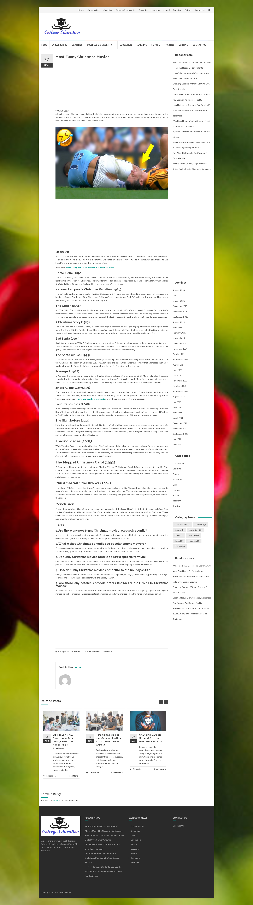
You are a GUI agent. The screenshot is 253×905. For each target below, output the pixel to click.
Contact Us (200, 10)
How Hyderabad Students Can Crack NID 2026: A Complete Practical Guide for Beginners (191, 110)
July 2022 (177, 439)
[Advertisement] (156, 25)
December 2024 (180, 343)
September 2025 (180, 317)
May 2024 (177, 375)
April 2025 (177, 327)
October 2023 (179, 386)
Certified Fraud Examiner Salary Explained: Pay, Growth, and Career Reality (102, 858)
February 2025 (179, 332)
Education (143, 10)
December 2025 (180, 306)
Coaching (107, 10)
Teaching (177, 500)
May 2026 (177, 295)
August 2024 (179, 364)
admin (109, 651)
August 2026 (179, 290)
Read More (73, 776)
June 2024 (177, 370)
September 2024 (180, 359)
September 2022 (180, 434)
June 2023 (177, 407)
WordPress (65, 892)
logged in (57, 800)
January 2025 (179, 338)
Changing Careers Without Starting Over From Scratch (151, 738)
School (166, 10)
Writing (188, 10)
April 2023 (177, 412)
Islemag (44, 892)
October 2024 (179, 354)
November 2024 (180, 349)
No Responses (93, 651)
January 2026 (179, 301)
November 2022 (180, 428)
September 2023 (180, 391)
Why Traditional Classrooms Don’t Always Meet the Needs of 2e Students (64, 741)
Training (177, 10)
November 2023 (180, 380)
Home (81, 10)
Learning (156, 10)
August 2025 (179, 322)
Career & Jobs (93, 10)
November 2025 (180, 311)
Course (176, 474)
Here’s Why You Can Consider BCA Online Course (90, 267)
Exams (175, 484)
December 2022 (180, 423)
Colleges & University (125, 10)
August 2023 (179, 396)
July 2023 (177, 402)
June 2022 (177, 444)
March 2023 (178, 418)
